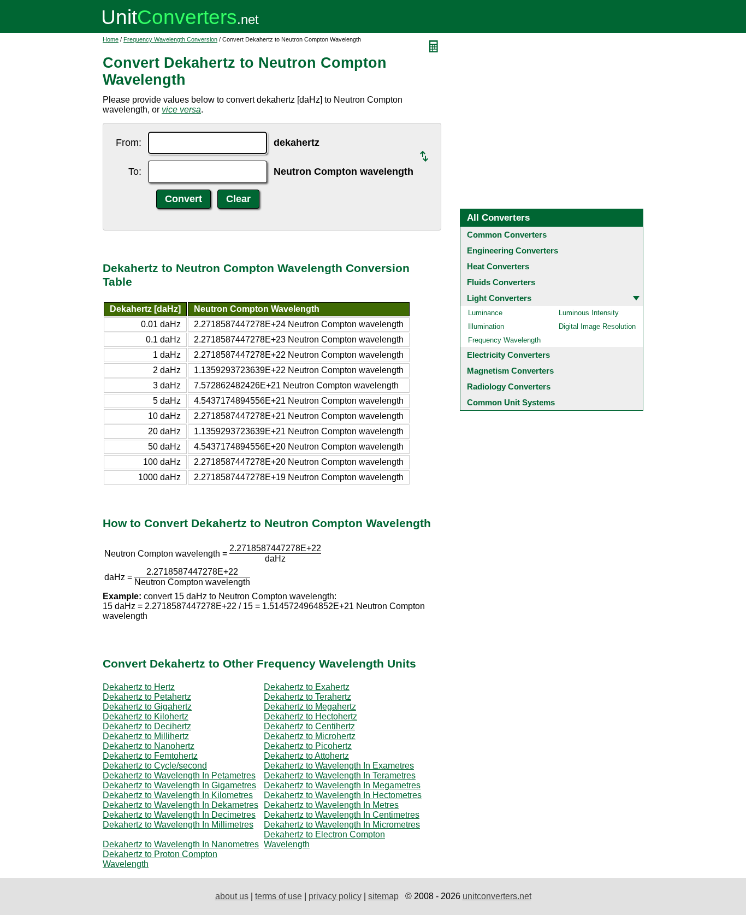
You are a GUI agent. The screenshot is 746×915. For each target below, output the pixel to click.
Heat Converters (498, 266)
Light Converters (499, 298)
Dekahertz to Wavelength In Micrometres (342, 824)
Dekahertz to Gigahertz (147, 706)
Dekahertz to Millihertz (146, 736)
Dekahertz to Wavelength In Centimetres (341, 814)
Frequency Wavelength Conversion (170, 39)
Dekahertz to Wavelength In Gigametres (179, 785)
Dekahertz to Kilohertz (145, 716)
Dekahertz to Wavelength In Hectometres (343, 795)
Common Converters (507, 234)
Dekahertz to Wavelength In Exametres (339, 765)
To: (134, 171)
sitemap (383, 896)
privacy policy (335, 896)
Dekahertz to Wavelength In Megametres (342, 785)
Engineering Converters (512, 250)
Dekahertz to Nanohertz (148, 746)
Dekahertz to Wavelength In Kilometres (178, 795)
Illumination (486, 326)
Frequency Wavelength (504, 340)
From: (128, 142)
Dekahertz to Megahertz (310, 706)
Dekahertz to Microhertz (310, 736)
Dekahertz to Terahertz (307, 696)
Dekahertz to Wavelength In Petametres (179, 775)
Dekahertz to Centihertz (309, 726)
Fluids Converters (501, 282)
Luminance (485, 313)
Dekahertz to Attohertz (306, 755)
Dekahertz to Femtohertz (150, 755)
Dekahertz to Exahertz (307, 687)
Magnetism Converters (510, 370)
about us (231, 896)
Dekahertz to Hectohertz (310, 716)
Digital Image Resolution (597, 326)
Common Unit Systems (511, 402)
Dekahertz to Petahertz (147, 696)
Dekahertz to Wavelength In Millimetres (178, 824)
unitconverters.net (497, 896)
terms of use (278, 896)
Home (111, 39)
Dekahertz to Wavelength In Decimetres (179, 814)
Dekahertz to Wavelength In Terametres (340, 775)
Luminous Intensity (589, 313)
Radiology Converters (508, 386)
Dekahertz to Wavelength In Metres (331, 805)
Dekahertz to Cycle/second (155, 765)
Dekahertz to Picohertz (308, 746)
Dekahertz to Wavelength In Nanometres (181, 844)
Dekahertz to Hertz (139, 687)
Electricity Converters (508, 354)
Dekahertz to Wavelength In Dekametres (180, 805)
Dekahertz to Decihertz (147, 726)
